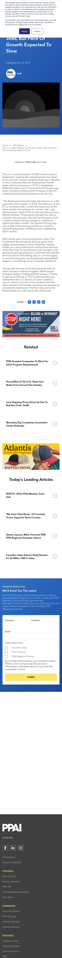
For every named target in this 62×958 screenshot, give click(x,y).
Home (5, 145)
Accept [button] (24, 31)
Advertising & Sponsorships (15, 892)
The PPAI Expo (9, 916)
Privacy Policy (8, 857)
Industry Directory (11, 927)
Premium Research (11, 881)
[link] (31, 363)
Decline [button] (37, 31)
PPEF (4, 956)
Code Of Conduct (11, 946)
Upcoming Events (10, 911)
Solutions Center (10, 940)
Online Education (10, 951)
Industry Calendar (10, 921)
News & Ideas (8, 876)
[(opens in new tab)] (31, 336)
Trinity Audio (30, 162)
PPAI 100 (6, 886)
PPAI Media (18, 145)
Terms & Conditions (12, 862)
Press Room (8, 897)
